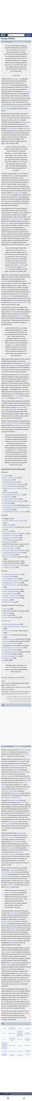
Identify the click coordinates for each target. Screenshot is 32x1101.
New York (16, 770)
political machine (13, 821)
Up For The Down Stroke (10, 477)
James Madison (16, 921)
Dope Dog (6, 609)
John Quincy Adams (13, 940)
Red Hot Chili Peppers (10, 106)
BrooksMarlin (10, 746)
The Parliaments (12, 128)
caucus (12, 962)
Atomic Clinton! (7, 591)
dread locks (20, 316)
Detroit (19, 173)
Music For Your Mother (9, 557)
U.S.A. (5, 756)
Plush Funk (6, 641)
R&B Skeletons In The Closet (11, 583)
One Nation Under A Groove (11, 546)
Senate (13, 930)
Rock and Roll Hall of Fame (11, 423)
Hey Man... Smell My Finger (11, 595)
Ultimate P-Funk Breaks (10, 649)
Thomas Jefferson (6, 872)
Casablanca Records (7, 296)
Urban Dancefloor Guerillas (11, 624)
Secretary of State (6, 921)
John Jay (9, 848)
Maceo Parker (13, 365)
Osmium (5, 475)
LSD (7, 223)
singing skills (25, 122)
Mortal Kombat (12, 1051)
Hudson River (24, 802)
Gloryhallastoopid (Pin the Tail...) (12, 494)
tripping (12, 64)
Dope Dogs (6, 613)
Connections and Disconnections (13, 552)
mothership (27, 759)
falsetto (15, 155)
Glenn (20, 161)
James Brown (26, 91)
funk (8, 89)
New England (7, 964)
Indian (3, 828)
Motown (11, 176)
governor (26, 813)
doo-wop (26, 128)
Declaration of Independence (11, 797)
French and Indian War (15, 765)
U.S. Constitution (16, 841)
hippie (23, 250)
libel (21, 784)
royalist (3, 786)
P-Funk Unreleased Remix (11, 656)
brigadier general (16, 793)
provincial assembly (7, 776)
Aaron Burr (4, 874)
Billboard (4, 186)
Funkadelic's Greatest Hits (11, 537)
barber (18, 120)
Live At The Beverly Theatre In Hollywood (15, 626)
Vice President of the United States (12, 1039)
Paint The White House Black (11, 597)
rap (2, 104)
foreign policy (20, 973)
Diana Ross (4, 195)
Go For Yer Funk (8, 630)
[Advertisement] (16, 16)
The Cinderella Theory (9, 593)
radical (26, 778)
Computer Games (8, 576)
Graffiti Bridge (13, 409)
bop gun (8, 887)
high (24, 58)
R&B (23, 87)
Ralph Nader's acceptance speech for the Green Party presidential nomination (4, 1045)
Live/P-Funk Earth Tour (10, 486)
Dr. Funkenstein (20, 1055)
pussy (13, 345)
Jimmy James (27, 1045)
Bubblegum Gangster (9, 639)
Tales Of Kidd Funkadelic (10, 540)
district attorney (22, 772)
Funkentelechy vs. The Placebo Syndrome (15, 488)
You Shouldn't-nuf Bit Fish (10, 578)
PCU (4, 1039)
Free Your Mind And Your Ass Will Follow (15, 520)
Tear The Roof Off (8, 505)
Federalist (8, 969)
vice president (24, 754)
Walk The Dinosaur (8, 602)
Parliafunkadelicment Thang (12, 1028)
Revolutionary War (13, 800)
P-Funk (26, 302)
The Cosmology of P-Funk (27, 1039)
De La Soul (15, 396)
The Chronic (19, 398)
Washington (12, 928)
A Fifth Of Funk (7, 654)
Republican (4, 923)
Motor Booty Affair (8, 492)
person (3, 41)
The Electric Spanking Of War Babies (14, 550)
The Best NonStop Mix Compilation (13, 501)
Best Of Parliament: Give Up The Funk (14, 511)
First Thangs (7, 503)
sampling (24, 389)
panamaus (9, 41)
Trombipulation (7, 497)
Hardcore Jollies (8, 542)
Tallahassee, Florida (21, 425)
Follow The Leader (8, 617)
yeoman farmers (6, 823)
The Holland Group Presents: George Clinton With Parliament (16, 508)
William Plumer (10, 885)
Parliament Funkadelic (15, 302)
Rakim (14, 450)
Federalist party (21, 833)
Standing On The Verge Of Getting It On (14, 533)
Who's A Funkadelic (9, 554)
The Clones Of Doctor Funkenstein (13, 484)
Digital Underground (27, 1033)
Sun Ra (12, 312)
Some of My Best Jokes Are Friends (13, 580)
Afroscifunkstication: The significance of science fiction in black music (20, 1033)
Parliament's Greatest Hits (10, 499)
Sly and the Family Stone (16, 219)
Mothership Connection (10, 482)
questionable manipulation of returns (12, 853)
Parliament (4, 281)
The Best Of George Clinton (11, 589)
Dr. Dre (5, 398)
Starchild (7, 752)
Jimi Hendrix (21, 265)
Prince (3, 409)
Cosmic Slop (7, 531)
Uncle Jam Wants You (9, 548)
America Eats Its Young (10, 527)
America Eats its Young (27, 1051)
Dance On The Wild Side (10, 643)
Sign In (28, 35)
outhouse (8, 667)
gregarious (23, 880)
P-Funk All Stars (6, 621)
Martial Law (6, 600)
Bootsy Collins (25, 363)
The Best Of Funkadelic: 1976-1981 (13, 565)
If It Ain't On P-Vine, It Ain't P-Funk (13, 647)
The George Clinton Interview (11, 574)
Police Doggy (7, 615)
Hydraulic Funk (7, 658)
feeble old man (9, 892)
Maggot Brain (7, 525)
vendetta (5, 1006)
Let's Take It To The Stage (10, 535)
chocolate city (4, 1051)
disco (20, 374)
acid (19, 328)
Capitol (23, 1013)
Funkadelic (22, 50)
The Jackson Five (17, 193)
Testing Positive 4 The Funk (11, 652)
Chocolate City (7, 480)
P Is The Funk (7, 635)
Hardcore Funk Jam (9, 567)
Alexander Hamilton (7, 876)
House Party (20, 407)
